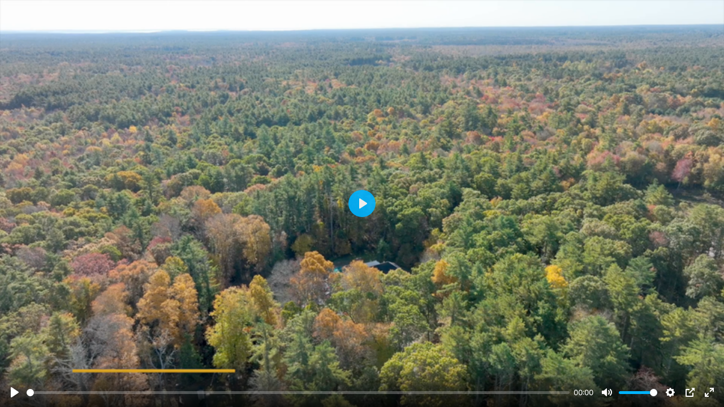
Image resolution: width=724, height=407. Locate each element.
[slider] (298, 392)
